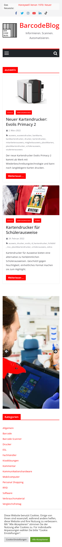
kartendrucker (39, 138)
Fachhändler (10, 455)
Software (7, 493)
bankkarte (37, 135)
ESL (4, 449)
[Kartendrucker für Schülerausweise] (31, 200)
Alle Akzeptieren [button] (40, 539)
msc (9, 247)
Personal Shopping (13, 482)
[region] (31, 352)
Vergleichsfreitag (12, 503)
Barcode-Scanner (12, 438)
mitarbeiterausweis (15, 142)
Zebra (37, 220)
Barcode (7, 433)
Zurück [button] (6, 351)
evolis (27, 243)
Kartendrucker (24, 112)
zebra (49, 247)
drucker (28, 138)
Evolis (10, 112)
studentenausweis (14, 149)
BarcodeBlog (39, 25)
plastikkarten (48, 142)
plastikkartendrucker (15, 146)
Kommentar (9, 466)
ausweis (12, 135)
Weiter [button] (55, 351)
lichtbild (51, 243)
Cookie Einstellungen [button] (16, 539)
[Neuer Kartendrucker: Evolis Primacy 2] (31, 91)
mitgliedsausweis (33, 142)
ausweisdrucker (24, 135)
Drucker (7, 444)
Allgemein (8, 428)
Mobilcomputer (11, 476)
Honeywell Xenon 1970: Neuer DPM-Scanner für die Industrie (35, 6)
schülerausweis (33, 146)
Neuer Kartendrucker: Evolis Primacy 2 (26, 121)
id (32, 243)
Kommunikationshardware (17, 471)
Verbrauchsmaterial (14, 498)
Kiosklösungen (11, 460)
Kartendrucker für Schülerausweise (23, 229)
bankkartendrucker (14, 138)
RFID (5, 487)
